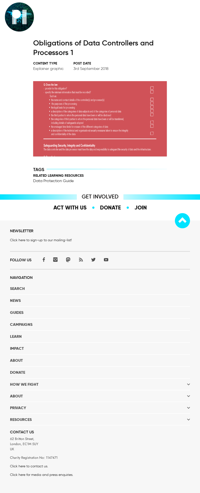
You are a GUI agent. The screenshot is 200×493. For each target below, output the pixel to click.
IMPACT (17, 348)
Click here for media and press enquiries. (41, 475)
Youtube (106, 260)
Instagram (55, 260)
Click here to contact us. (29, 466)
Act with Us (70, 207)
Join (140, 207)
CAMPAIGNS (21, 324)
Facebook (42, 260)
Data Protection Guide (53, 180)
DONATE (17, 372)
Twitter (93, 260)
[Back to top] (182, 220)
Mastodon (68, 260)
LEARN (16, 336)
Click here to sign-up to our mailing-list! (41, 240)
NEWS (15, 300)
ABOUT (16, 360)
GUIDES (16, 312)
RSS (81, 260)
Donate (110, 207)
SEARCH (17, 288)
